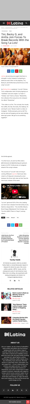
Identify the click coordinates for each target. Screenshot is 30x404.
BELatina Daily (16, 298)
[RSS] (21, 390)
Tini (18, 217)
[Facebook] (8, 71)
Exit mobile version (15, 402)
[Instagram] (10, 280)
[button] (3, 23)
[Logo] (15, 337)
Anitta (7, 217)
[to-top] (28, 401)
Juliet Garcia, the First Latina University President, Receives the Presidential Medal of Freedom (7, 238)
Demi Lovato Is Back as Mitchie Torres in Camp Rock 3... (20, 294)
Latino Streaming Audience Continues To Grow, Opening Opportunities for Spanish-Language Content (23, 239)
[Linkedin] (14, 280)
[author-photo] (15, 257)
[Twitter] (12, 71)
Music (10, 30)
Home (2, 27)
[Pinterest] (16, 71)
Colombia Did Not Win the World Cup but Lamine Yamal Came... (20, 319)
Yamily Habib (6, 45)
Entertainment (9, 27)
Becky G (13, 217)
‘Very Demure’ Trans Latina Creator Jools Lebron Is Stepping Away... (19, 307)
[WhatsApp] (20, 71)
